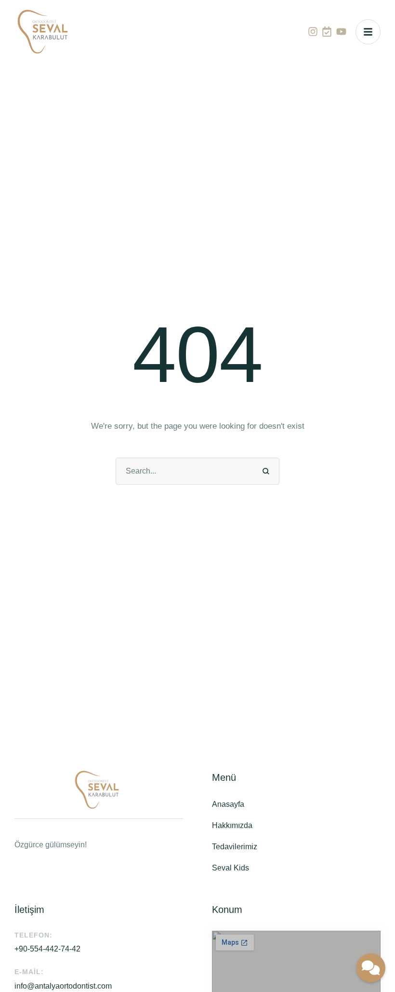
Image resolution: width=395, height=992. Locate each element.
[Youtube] (341, 32)
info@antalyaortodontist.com (63, 986)
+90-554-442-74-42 (47, 949)
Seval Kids (230, 868)
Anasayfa (228, 804)
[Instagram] (313, 32)
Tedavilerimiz (234, 847)
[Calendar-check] (327, 32)
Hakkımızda (232, 825)
